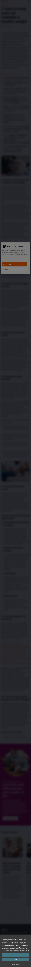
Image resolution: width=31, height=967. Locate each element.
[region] (15, 951)
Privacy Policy (5, 951)
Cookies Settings (15, 964)
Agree (15, 955)
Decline (15, 959)
